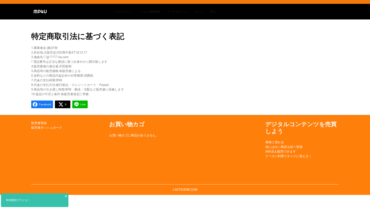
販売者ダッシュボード (46, 127)
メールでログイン (177, 11)
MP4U (40, 11)
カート (199, 11)
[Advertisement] (224, 150)
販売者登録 (39, 123)
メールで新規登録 (149, 11)
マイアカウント (122, 11)
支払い (214, 11)
